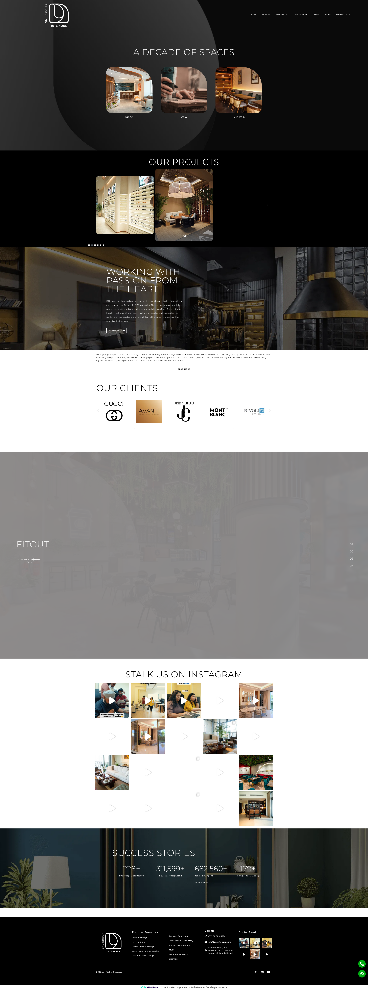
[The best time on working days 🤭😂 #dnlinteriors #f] (112, 736)
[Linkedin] (262, 965)
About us (266, 15)
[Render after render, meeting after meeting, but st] (112, 808)
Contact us (341, 15)
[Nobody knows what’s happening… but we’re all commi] (220, 772)
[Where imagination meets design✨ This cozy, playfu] (184, 808)
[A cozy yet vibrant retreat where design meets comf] (256, 772)
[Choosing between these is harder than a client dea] (220, 808)
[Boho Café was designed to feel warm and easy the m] (256, 736)
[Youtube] (269, 965)
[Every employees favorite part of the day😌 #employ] (220, 700)
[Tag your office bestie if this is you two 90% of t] (148, 808)
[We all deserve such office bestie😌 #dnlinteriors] (148, 700)
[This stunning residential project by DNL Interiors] (256, 808)
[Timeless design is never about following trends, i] (220, 736)
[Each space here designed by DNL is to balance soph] (256, 700)
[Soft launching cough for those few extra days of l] (112, 700)
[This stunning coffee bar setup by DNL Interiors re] (184, 772)
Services (280, 15)
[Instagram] (256, 965)
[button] (89, 245)
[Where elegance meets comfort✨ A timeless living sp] (112, 772)
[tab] (351, 544)
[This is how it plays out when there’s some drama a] (184, 700)
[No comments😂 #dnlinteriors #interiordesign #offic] (148, 772)
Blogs (327, 15)
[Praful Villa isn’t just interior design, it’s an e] (148, 736)
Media (316, 15)
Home (253, 15)
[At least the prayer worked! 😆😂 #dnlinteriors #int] (184, 736)
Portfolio (299, 15)
